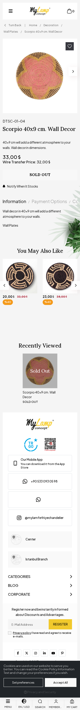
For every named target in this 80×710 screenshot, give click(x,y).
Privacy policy (22, 633)
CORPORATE (19, 594)
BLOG (13, 585)
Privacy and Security (41, 692)
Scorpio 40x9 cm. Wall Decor (39, 394)
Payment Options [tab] (49, 201)
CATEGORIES (19, 576)
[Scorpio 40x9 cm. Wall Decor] (40, 76)
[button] (10, 11)
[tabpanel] (40, 219)
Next (72, 71)
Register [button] (60, 624)
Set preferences (23, 682)
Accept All (60, 682)
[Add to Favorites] (70, 46)
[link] (40, 463)
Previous (4, 285)
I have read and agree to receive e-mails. (42, 634)
